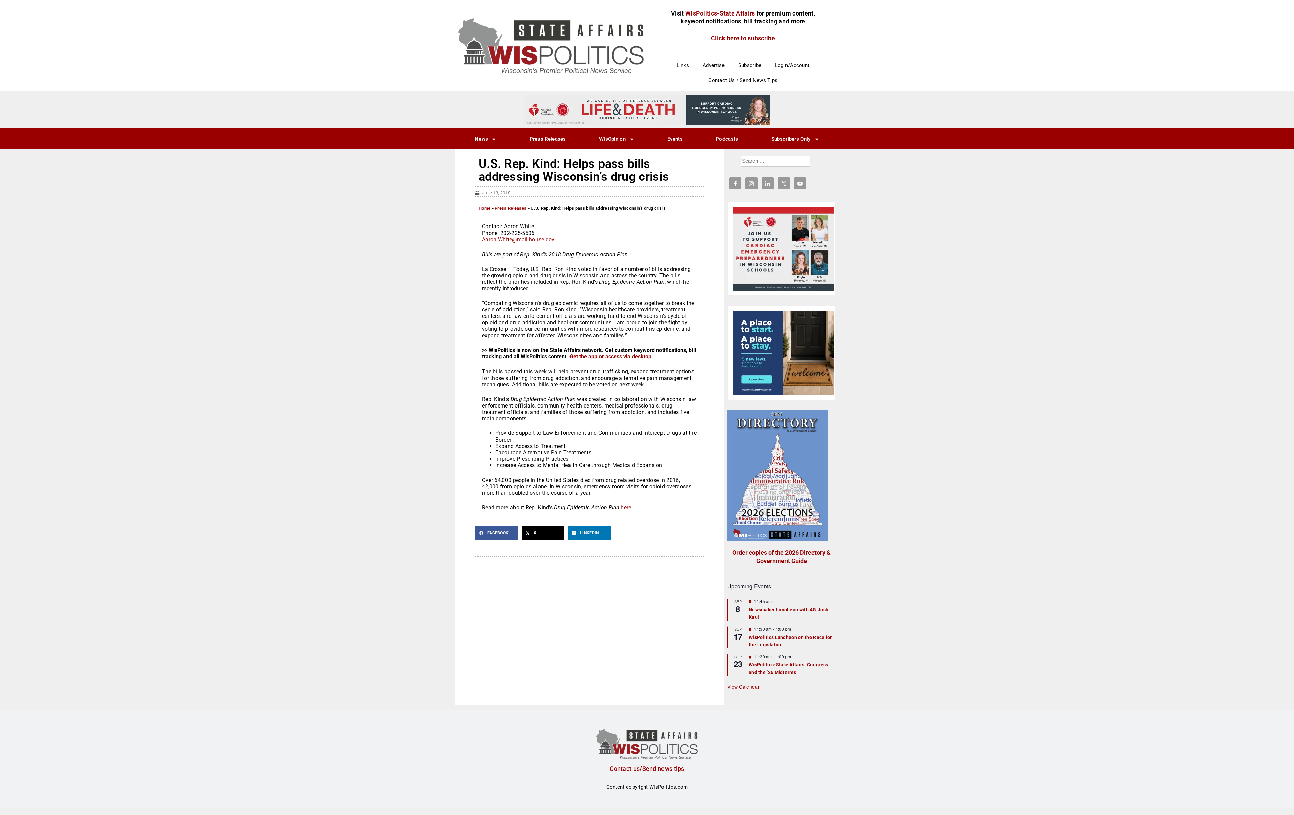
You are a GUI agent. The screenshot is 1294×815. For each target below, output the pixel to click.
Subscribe (750, 65)
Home (484, 208)
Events (675, 139)
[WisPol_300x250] (783, 353)
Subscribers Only (791, 139)
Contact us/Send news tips (647, 768)
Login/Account (792, 65)
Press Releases (548, 139)
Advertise (714, 65)
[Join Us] (783, 249)
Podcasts (727, 139)
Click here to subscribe (743, 38)
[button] (496, 533)
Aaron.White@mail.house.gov (518, 239)
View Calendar (743, 686)
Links (683, 65)
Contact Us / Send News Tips (742, 80)
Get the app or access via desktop (610, 356)
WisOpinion (612, 139)
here (626, 507)
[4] (647, 110)
